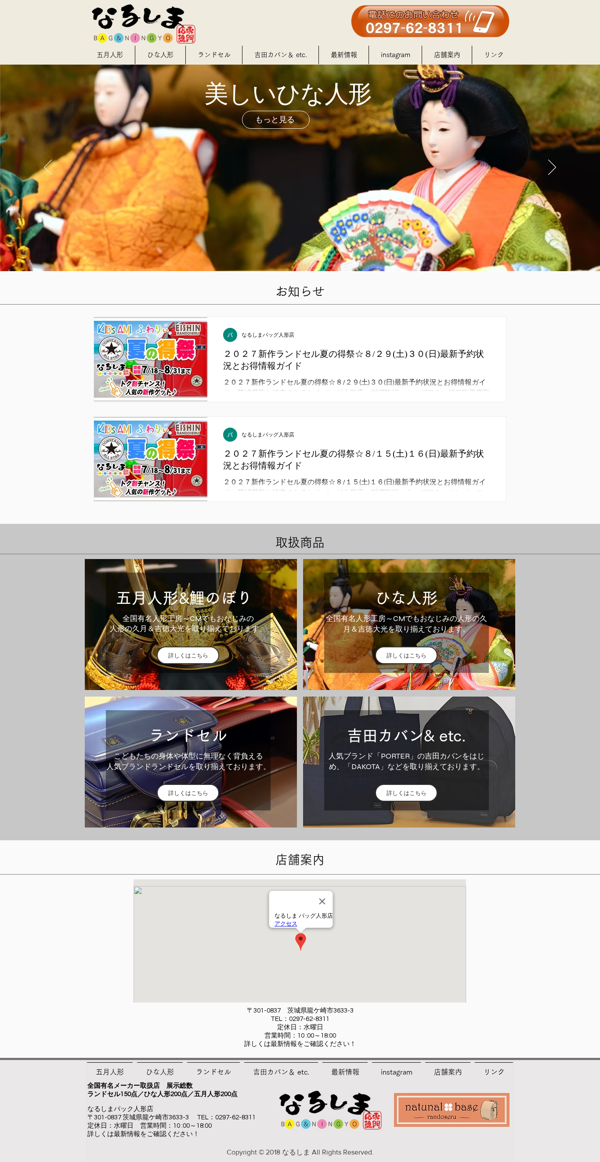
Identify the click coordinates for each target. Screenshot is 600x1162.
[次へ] (552, 168)
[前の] (48, 168)
